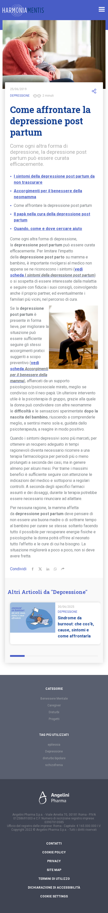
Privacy (54, 861)
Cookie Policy (54, 852)
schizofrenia (54, 765)
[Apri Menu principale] (101, 9)
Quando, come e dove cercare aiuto (48, 228)
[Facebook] (32, 569)
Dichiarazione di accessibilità (54, 887)
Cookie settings (54, 896)
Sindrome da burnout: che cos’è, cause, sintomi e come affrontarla (76, 627)
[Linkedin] (47, 569)
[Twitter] (40, 569)
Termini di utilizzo (54, 879)
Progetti (54, 719)
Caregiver (54, 705)
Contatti (54, 843)
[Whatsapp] (55, 569)
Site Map (54, 870)
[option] (55, 623)
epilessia (54, 744)
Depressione (20, 95)
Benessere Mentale (54, 698)
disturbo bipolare (54, 758)
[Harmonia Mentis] (23, 10)
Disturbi (54, 712)
